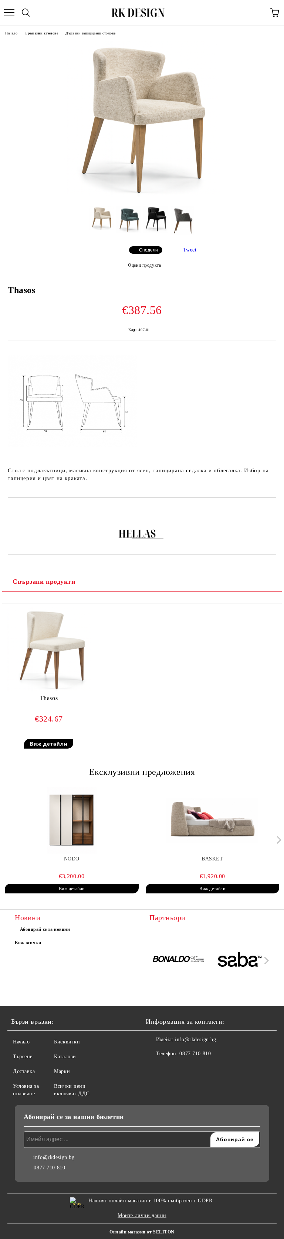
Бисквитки (67, 1042)
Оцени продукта (144, 265)
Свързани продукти (44, 581)
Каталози (65, 1056)
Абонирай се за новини (45, 929)
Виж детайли (49, 744)
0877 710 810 (195, 1053)
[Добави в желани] (271, 510)
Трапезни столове (41, 33)
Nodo (72, 859)
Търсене (23, 1056)
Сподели (148, 250)
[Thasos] (142, 195)
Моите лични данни (142, 1215)
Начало (11, 33)
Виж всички (28, 942)
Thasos (49, 698)
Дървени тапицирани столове (90, 33)
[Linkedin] (188, 1069)
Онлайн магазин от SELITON (142, 1232)
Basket (212, 859)
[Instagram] (172, 1069)
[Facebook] (155, 1069)
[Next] (277, 840)
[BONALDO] (179, 960)
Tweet (190, 250)
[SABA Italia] (240, 960)
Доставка (24, 1071)
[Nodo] (72, 820)
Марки (62, 1071)
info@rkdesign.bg (195, 1039)
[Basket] (212, 820)
